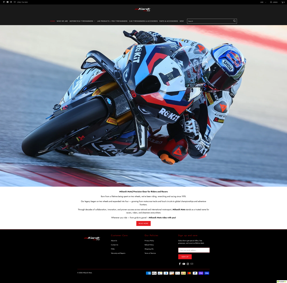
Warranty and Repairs (118, 270)
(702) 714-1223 (22, 2)
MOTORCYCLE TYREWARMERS (82, 21)
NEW (182, 21)
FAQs (113, 266)
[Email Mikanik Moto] (15, 2)
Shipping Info (149, 266)
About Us (114, 258)
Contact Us (114, 262)
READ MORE (143, 240)
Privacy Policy (149, 258)
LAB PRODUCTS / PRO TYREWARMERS (112, 21)
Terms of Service (150, 270)
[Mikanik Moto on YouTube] (7, 2)
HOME (52, 21)
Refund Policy (149, 262)
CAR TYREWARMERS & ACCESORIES (143, 21)
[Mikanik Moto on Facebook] (4, 2)
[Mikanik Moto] (143, 10)
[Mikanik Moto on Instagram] (11, 2)
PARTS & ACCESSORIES (168, 21)
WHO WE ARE (62, 21)
